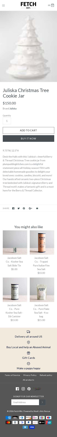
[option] (28, 46)
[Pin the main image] (24, 208)
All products (28, 380)
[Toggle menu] (3, 5)
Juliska (13, 108)
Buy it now (28, 138)
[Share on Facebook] (13, 208)
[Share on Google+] (30, 208)
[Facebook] (17, 388)
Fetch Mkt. (18, 411)
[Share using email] (37, 208)
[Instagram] (23, 388)
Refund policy (46, 375)
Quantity (7, 115)
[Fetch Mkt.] (28, 5)
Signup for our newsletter (28, 396)
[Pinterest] (29, 388)
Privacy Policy (30, 375)
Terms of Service (12, 375)
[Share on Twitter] (19, 208)
